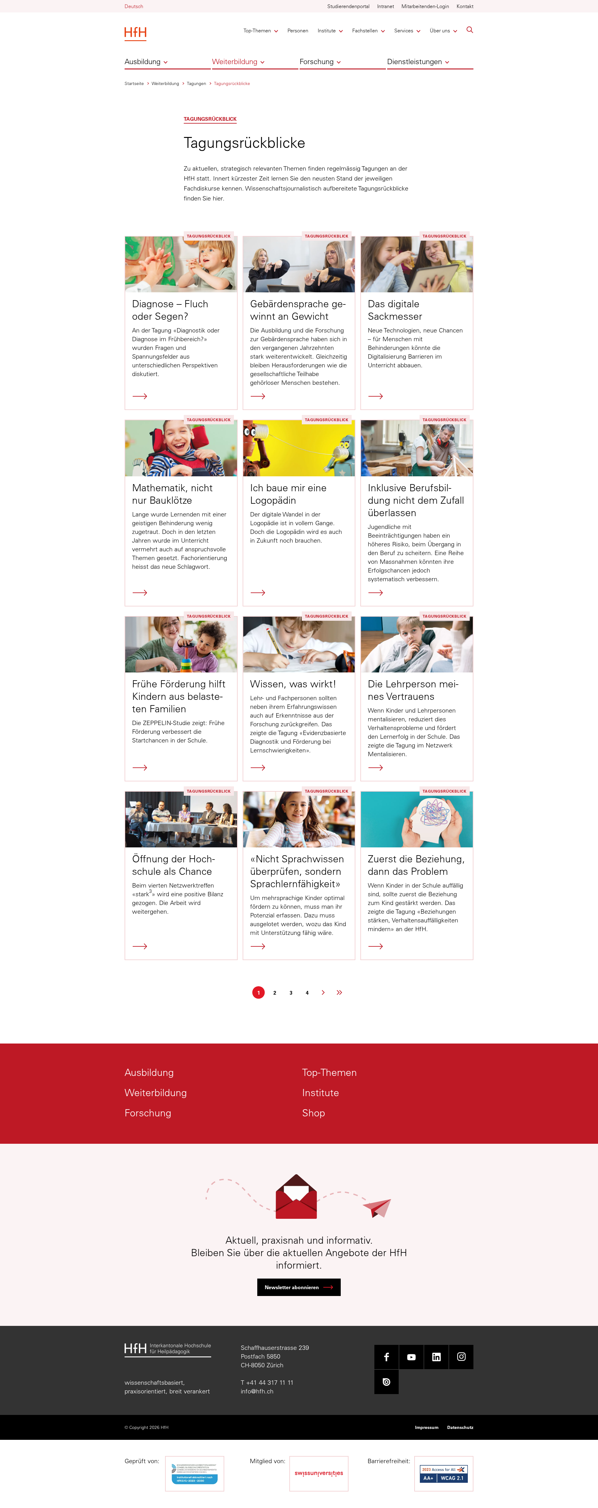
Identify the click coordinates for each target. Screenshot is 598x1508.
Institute (328, 30)
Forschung (317, 61)
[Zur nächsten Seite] (323, 992)
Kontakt (465, 6)
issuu (386, 1382)
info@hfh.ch (257, 1391)
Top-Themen (257, 30)
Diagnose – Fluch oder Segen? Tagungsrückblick (181, 323)
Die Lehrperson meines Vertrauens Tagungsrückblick (416, 698)
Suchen (470, 29)
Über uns (440, 30)
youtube (411, 1357)
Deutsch (134, 6)
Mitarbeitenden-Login (425, 6)
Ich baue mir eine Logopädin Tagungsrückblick (299, 513)
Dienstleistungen (414, 61)
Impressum (427, 1427)
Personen (297, 30)
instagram (461, 1357)
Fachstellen (365, 30)
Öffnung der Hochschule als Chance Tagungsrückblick (181, 875)
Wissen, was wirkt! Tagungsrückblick (299, 698)
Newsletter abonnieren (292, 1287)
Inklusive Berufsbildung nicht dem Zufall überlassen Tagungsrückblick (416, 513)
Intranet (385, 6)
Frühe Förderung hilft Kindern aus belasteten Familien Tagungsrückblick (181, 698)
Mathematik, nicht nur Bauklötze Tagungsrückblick (181, 513)
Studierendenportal (348, 6)
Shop (313, 1112)
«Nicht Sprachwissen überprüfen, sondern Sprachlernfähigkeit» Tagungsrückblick (299, 875)
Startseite (134, 83)
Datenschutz (460, 1427)
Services (404, 30)
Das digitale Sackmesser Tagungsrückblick (416, 323)
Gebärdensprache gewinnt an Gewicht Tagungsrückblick (299, 323)
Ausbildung (142, 61)
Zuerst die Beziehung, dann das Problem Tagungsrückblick (416, 875)
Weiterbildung (234, 61)
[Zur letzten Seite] (339, 992)
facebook (386, 1357)
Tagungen (196, 83)
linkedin (436, 1357)
